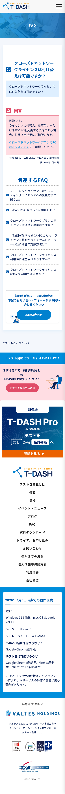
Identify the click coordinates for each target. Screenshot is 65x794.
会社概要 (32, 580)
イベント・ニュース (32, 508)
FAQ (32, 524)
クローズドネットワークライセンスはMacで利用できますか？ (33, 271)
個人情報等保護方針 (32, 564)
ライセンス (24, 343)
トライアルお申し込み (22, 387)
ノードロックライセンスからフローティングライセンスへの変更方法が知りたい (33, 195)
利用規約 (32, 572)
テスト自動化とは (32, 484)
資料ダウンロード (32, 532)
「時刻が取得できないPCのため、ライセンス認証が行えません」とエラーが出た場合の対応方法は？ (33, 239)
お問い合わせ (34, 315)
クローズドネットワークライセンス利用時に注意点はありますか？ (33, 256)
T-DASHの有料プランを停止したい (32, 210)
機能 (32, 492)
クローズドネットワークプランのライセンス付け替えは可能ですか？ (33, 222)
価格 (32, 500)
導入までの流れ (32, 556)
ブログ (32, 516)
